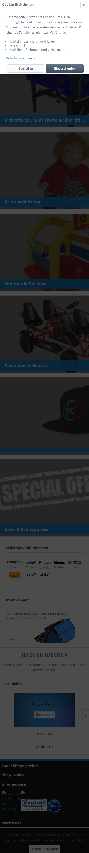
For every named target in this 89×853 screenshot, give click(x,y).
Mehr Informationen (20, 58)
